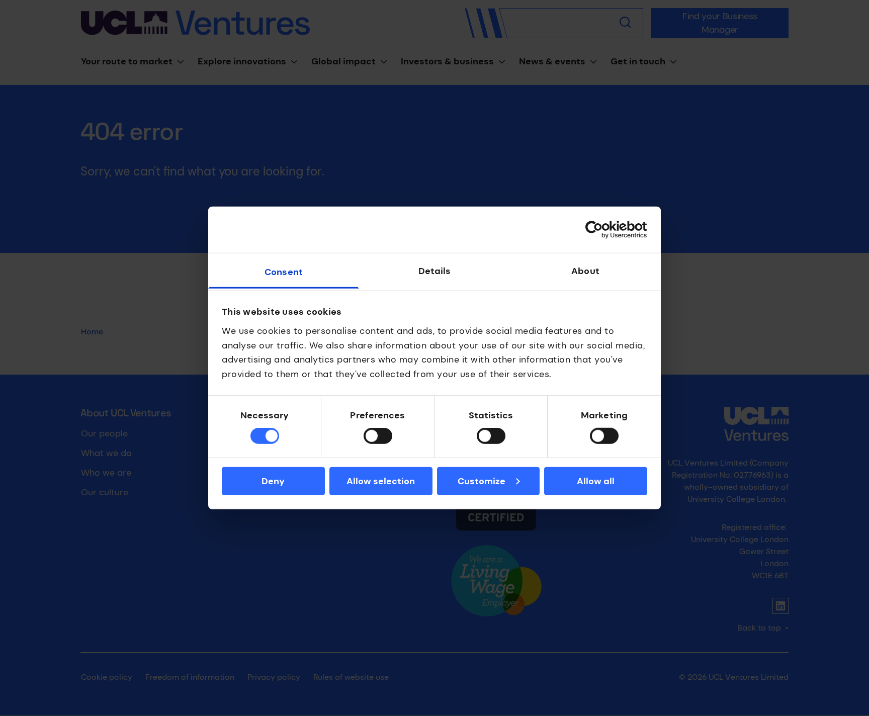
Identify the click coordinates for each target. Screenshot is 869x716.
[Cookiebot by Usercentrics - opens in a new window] (603, 229)
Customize (481, 481)
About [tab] (585, 271)
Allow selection (380, 481)
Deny (273, 481)
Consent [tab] (284, 272)
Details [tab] (434, 271)
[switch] (378, 436)
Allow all (596, 481)
